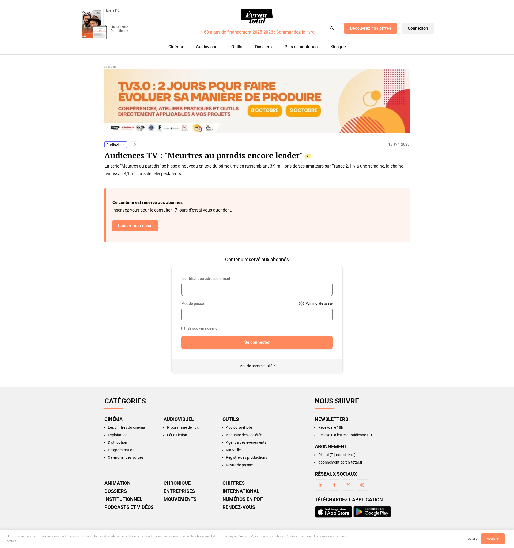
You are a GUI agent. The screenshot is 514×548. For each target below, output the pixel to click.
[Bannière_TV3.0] (257, 101)
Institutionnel (123, 499)
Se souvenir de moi (202, 328)
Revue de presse (239, 465)
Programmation (121, 450)
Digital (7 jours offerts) (337, 455)
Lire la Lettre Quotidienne (119, 29)
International (240, 491)
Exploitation (118, 435)
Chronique (177, 483)
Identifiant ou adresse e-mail (205, 278)
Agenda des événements (246, 442)
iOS (333, 512)
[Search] (332, 28)
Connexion (418, 28)
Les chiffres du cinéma (126, 427)
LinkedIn (320, 485)
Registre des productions (246, 457)
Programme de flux (183, 427)
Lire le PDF (113, 10)
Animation (117, 483)
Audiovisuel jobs (239, 427)
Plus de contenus (301, 46)
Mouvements (180, 499)
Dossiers (263, 46)
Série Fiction (177, 435)
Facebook (334, 485)
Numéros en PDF (242, 499)
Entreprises (179, 491)
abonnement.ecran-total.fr (340, 462)
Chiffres (233, 483)
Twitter (348, 485)
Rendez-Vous (238, 507)
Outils (236, 46)
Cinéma (175, 46)
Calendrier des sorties (125, 457)
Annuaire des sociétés (244, 435)
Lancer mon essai (135, 225)
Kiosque (338, 46)
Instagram (362, 485)
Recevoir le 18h (330, 427)
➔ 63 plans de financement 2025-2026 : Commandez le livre (257, 32)
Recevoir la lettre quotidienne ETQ (346, 435)
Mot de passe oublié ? (257, 366)
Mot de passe (192, 303)
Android (372, 512)
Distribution (117, 442)
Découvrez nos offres (370, 28)
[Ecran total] (257, 16)
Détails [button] (472, 538)
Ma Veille (233, 450)
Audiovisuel (207, 46)
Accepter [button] (493, 538)
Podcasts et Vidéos (129, 507)
